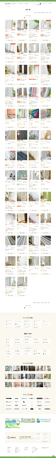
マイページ (8, 449)
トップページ (6, 6)
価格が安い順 (39, 12)
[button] (31, 17)
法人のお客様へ (34, 447)
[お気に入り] (46, 3)
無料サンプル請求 (10, 40)
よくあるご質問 (26, 447)
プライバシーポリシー (44, 448)
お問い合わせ (25, 449)
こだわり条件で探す (38, 4)
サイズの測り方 (17, 447)
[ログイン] (48, 3)
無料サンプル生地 (17, 449)
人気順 (49, 12)
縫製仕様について (17, 452)
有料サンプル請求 (10, 188)
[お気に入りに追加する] (6, 20)
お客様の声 (16, 448)
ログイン (8, 448)
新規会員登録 (9, 447)
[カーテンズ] (8, 3)
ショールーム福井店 (34, 449)
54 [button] (29, 17)
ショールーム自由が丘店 (35, 448)
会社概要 (33, 452)
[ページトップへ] (53, 456)
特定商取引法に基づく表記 (45, 447)
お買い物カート (9, 452)
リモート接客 (25, 448)
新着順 (47, 12)
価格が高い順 (43, 12)
